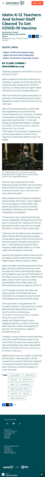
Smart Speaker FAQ (11, 446)
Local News (15, 375)
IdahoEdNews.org (13, 66)
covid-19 (13, 394)
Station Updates (10, 453)
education (30, 375)
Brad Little (27, 380)
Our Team (7, 435)
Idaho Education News (19, 389)
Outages (7, 448)
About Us (7, 430)
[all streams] (42, 474)
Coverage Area (9, 433)
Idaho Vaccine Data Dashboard (18, 55)
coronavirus (25, 384)
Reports (7, 438)
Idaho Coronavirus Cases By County (21, 58)
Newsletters (8, 451)
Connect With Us (10, 431)
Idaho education (17, 398)
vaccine (25, 394)
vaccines (13, 380)
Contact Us (8, 449)
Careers (7, 436)
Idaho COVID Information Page (18, 52)
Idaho (12, 384)
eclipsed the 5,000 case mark (16, 190)
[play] (3, 474)
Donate (38, 3)
